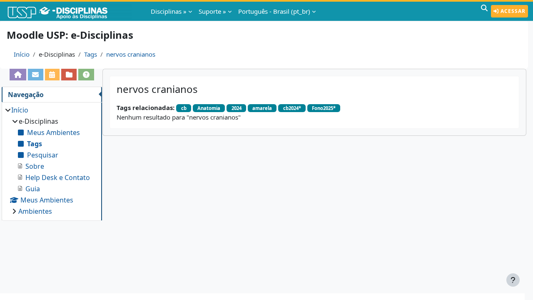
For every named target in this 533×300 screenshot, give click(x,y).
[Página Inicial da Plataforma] (18, 74)
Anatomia (208, 108)
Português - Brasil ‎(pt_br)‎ (274, 11)
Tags (90, 54)
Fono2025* (324, 108)
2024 (237, 108)
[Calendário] (52, 74)
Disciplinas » (169, 11)
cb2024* (292, 108)
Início (22, 54)
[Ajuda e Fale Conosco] (86, 74)
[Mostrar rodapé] (513, 280)
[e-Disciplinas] (70, 11)
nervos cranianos (130, 54)
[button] (484, 11)
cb (184, 108)
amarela (262, 108)
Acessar (512, 11)
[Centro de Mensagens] (35, 74)
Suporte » (212, 11)
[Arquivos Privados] (69, 74)
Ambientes (35, 211)
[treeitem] (51, 160)
